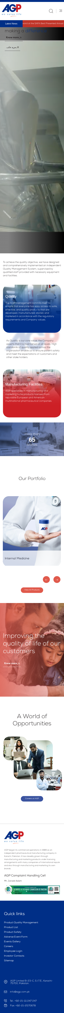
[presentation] (46, 579)
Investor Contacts (14, 956)
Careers (8, 946)
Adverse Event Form (16, 937)
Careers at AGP (32, 799)
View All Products (32, 590)
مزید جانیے (11, 47)
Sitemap (9, 961)
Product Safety (12, 932)
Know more (12, 37)
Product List (11, 927)
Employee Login (13, 951)
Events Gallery (12, 942)
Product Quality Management (21, 923)
